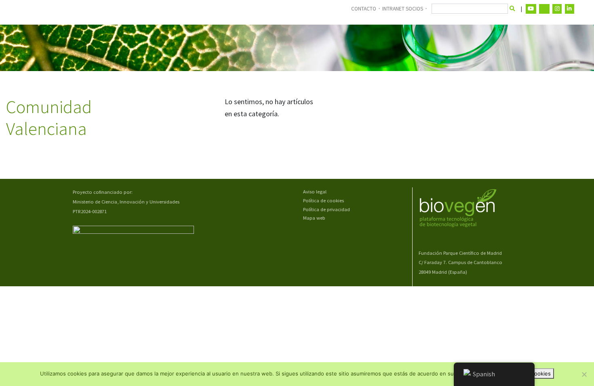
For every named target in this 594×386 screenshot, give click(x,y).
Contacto (363, 8)
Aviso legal (314, 192)
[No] (584, 374)
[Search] (512, 8)
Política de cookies (323, 200)
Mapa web (314, 218)
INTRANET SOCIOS (402, 8)
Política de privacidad (326, 209)
